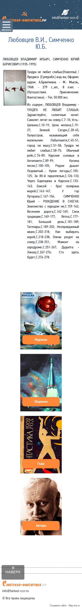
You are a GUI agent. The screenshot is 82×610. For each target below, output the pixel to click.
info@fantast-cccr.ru (65, 17)
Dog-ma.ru (74, 605)
